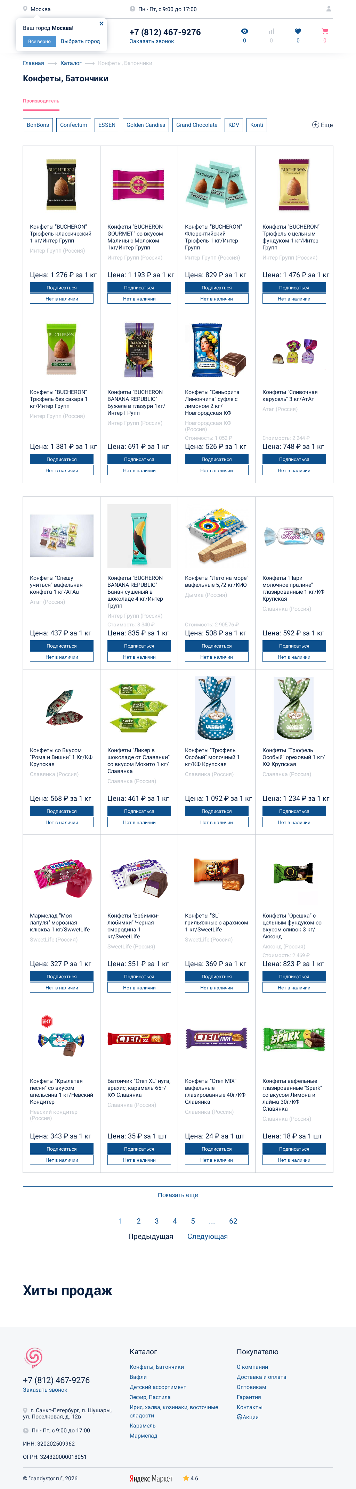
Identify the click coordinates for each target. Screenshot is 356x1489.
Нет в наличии (62, 299)
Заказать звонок (152, 41)
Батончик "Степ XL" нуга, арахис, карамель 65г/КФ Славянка (138, 1088)
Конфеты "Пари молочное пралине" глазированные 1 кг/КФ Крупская (293, 588)
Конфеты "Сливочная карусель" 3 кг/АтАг (290, 395)
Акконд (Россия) (284, 946)
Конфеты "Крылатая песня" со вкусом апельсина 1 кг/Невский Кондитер (61, 1091)
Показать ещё (178, 1195)
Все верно (39, 41)
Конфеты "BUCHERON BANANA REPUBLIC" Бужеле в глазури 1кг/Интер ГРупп (136, 402)
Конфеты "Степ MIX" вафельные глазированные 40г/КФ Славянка (215, 1091)
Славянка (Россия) (287, 609)
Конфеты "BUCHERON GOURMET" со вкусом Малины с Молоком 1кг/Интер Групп (135, 237)
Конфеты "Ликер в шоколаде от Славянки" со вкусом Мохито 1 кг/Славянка (138, 760)
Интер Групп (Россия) (57, 250)
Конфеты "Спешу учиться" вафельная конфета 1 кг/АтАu (56, 585)
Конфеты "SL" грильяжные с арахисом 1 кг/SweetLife (216, 922)
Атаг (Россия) (280, 409)
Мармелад (143, 1435)
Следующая (207, 1236)
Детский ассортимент (158, 1387)
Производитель (41, 101)
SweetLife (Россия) (54, 939)
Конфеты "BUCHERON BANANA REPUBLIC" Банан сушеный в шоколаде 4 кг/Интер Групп (135, 592)
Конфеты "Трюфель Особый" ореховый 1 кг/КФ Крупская (293, 757)
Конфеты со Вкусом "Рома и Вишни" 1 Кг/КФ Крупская (61, 757)
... (212, 1221)
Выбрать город (80, 41)
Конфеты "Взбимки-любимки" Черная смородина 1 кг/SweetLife (133, 926)
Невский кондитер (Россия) (54, 1115)
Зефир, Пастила (150, 1397)
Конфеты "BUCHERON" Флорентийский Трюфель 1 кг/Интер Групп (213, 237)
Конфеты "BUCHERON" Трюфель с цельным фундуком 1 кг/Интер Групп (290, 237)
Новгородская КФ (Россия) (208, 426)
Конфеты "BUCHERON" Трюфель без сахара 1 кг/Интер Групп (59, 399)
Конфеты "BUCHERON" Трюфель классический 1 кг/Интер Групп (60, 233)
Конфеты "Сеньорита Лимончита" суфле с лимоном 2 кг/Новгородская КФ (212, 402)
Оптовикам (251, 1387)
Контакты (249, 1407)
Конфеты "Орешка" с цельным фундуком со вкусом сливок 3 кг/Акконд (292, 926)
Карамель (143, 1425)
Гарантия (249, 1397)
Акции (251, 1417)
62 (233, 1221)
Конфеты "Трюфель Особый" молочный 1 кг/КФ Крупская (212, 757)
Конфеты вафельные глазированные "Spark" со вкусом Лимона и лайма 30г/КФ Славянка (292, 1095)
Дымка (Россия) (206, 595)
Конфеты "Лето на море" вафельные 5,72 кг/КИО (216, 581)
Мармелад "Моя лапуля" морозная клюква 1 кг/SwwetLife (60, 922)
